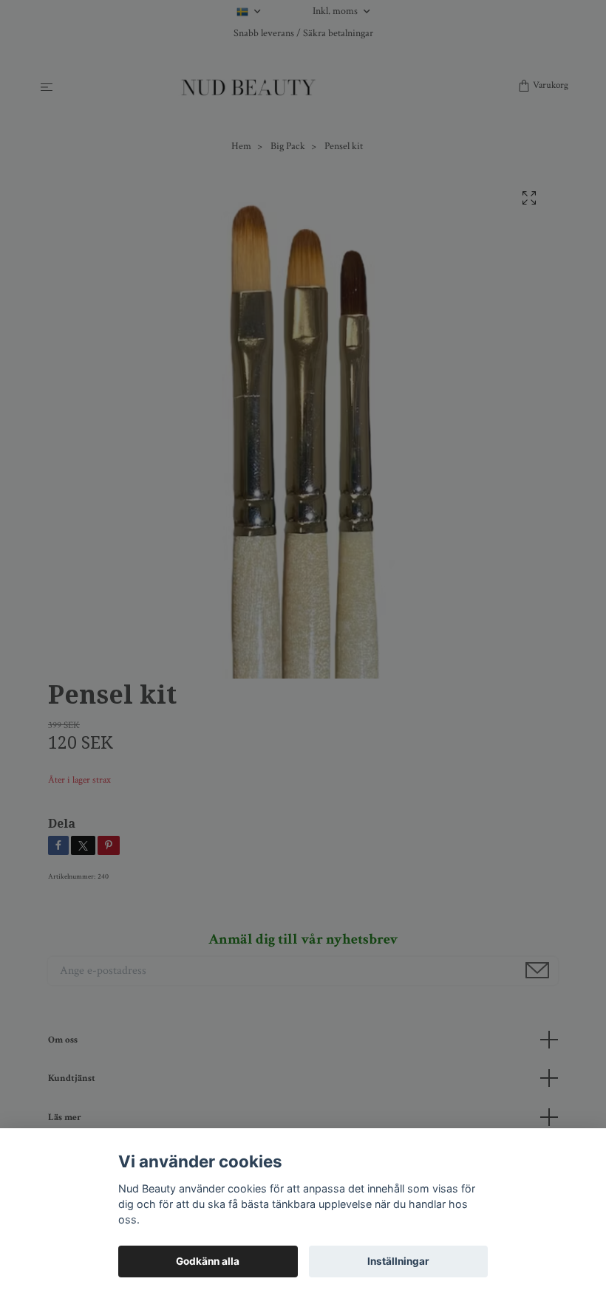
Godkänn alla (207, 1261)
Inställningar (398, 1261)
